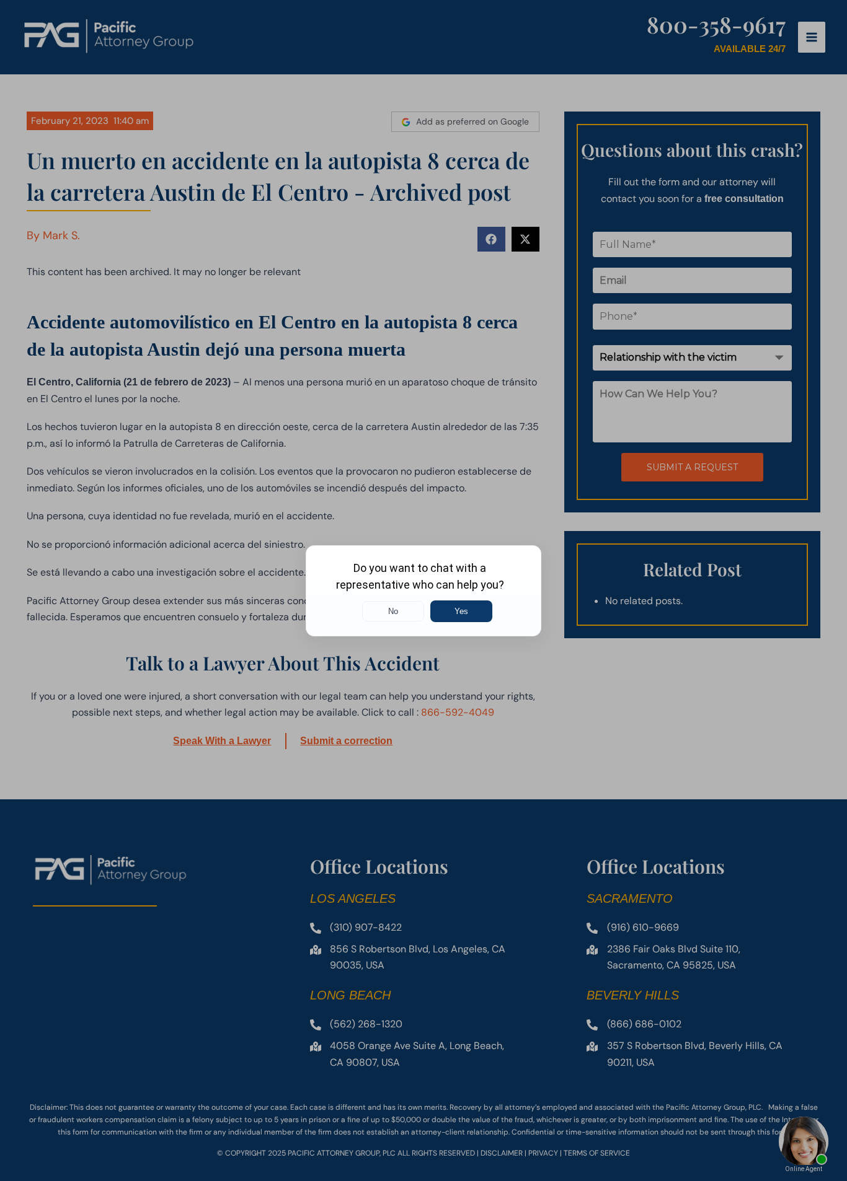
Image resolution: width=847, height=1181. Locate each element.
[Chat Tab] (423, 590)
